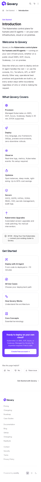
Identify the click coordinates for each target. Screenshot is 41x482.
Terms (6, 455)
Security (7, 451)
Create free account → (20, 351)
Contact (6, 447)
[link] (20, 112)
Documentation (9, 424)
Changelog (8, 410)
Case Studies (9, 418)
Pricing (6, 406)
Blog (5, 428)
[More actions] (38, 3)
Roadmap (7, 414)
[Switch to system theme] (27, 473)
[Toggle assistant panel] (34, 4)
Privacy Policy (9, 459)
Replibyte (7, 441)
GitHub (6, 433)
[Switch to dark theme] (35, 473)
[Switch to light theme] (31, 473)
